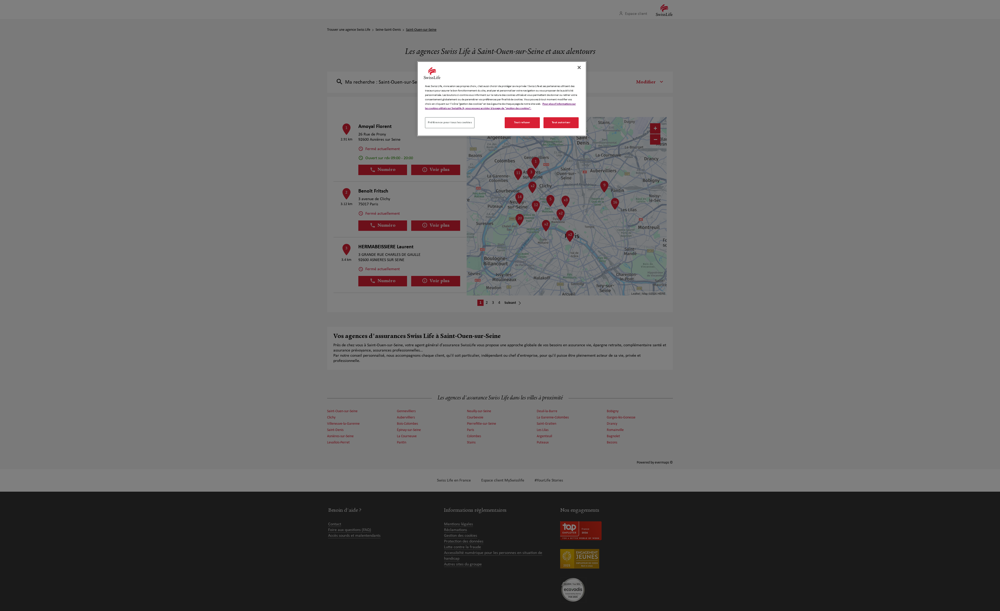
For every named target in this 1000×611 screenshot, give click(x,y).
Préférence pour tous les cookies (450, 122)
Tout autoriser (561, 122)
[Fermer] (579, 67)
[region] (501, 98)
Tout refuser (522, 122)
